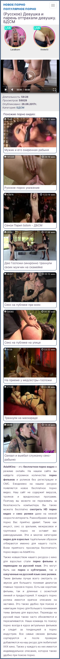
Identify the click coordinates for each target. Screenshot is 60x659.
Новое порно (14, 4)
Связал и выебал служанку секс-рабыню (27, 457)
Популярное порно (19, 9)
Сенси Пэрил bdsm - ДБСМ (23, 225)
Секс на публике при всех (22, 304)
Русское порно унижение (22, 187)
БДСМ (20, 107)
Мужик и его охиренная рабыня (26, 150)
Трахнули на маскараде (21, 418)
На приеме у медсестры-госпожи (28, 380)
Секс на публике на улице (22, 342)
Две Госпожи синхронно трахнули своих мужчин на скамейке (28, 265)
